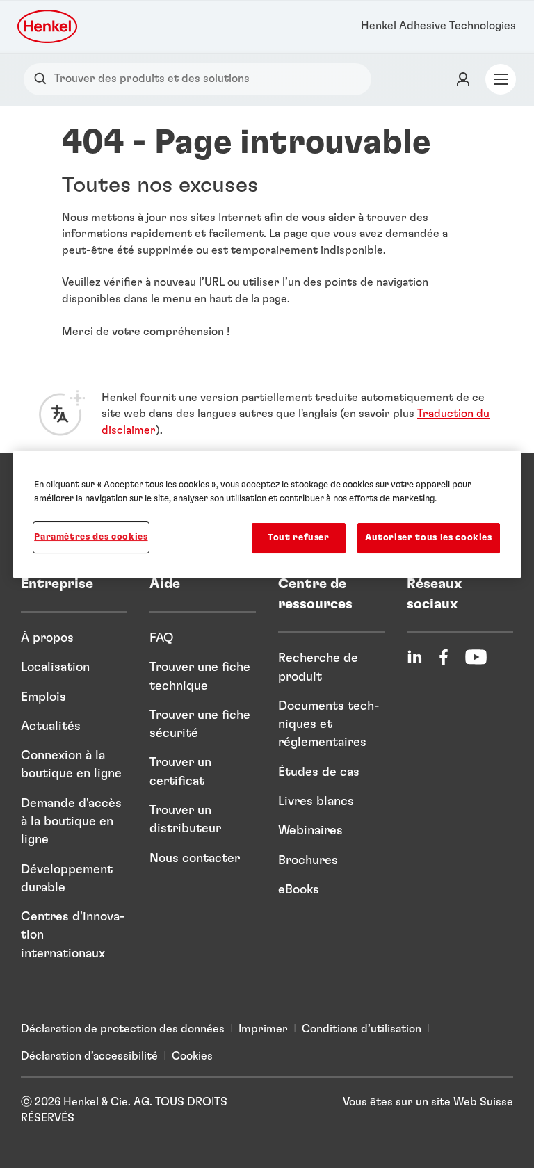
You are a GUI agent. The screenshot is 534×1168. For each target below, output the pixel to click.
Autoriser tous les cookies (428, 537)
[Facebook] (443, 657)
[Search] (43, 79)
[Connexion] (463, 79)
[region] (267, 514)
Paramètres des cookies (90, 537)
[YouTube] (476, 657)
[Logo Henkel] (48, 26)
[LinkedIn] (414, 657)
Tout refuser (299, 537)
